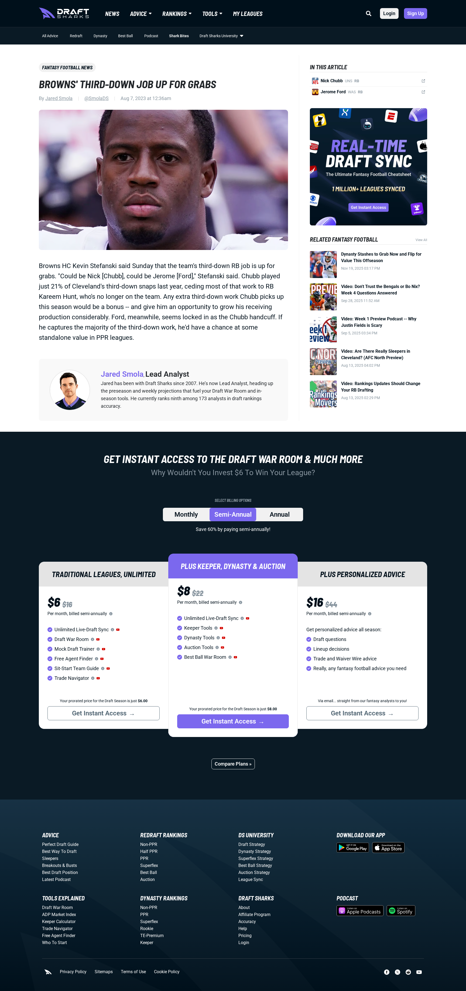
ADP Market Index (59, 914)
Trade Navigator (57, 928)
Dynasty (100, 36)
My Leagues (247, 13)
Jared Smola (59, 98)
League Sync (250, 879)
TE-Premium (152, 935)
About (244, 907)
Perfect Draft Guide (60, 844)
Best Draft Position (60, 872)
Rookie (146, 928)
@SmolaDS (96, 98)
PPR (144, 858)
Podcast (151, 36)
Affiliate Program (254, 914)
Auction (147, 879)
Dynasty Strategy (254, 851)
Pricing (245, 935)
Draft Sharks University (219, 36)
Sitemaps (104, 971)
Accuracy (247, 921)
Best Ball (125, 36)
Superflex (149, 865)
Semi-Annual (233, 514)
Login (389, 13)
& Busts (69, 865)
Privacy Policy (73, 971)
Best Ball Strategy (255, 865)
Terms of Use (133, 971)
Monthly (186, 514)
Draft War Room (57, 907)
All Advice (50, 36)
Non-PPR (148, 844)
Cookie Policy (167, 971)
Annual (280, 514)
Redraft (76, 36)
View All (421, 240)
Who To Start (54, 942)
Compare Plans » (233, 764)
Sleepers (50, 858)
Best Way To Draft (59, 851)
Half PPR (148, 851)
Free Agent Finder (58, 935)
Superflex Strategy (255, 858)
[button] (117, 629)
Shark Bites (179, 36)
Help (242, 928)
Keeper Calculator (59, 921)
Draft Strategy (251, 844)
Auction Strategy (254, 872)
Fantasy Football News (67, 67)
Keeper (146, 942)
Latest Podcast (56, 879)
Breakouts (51, 865)
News (112, 13)
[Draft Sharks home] (64, 13)
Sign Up (415, 13)
